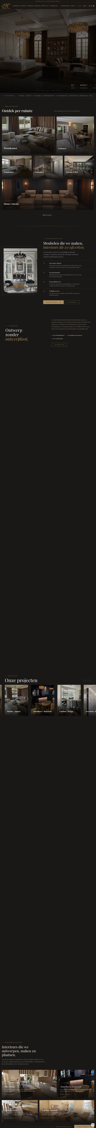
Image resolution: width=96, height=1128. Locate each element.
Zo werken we (59, 345)
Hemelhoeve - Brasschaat (42, 711)
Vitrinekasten (35, 95)
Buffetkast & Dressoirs (52, 95)
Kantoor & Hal (45, 5)
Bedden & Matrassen (71, 95)
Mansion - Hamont (13, 711)
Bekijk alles (48, 215)
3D (80, 5)
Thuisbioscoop (54, 5)
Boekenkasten (22, 95)
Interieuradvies (65, 5)
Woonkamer (16, 5)
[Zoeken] (89, 6)
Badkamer (37, 5)
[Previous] (85, 680)
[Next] (89, 680)
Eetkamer (23, 5)
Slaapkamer (30, 5)
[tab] (38, 90)
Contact (73, 5)
